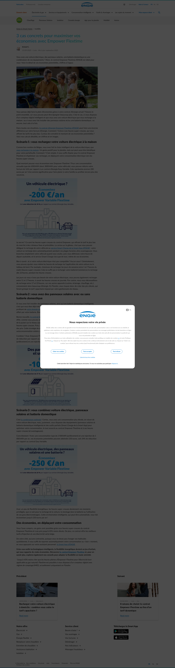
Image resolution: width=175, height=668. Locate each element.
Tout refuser (116, 351)
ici (118, 338)
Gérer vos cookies (58, 351)
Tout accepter (87, 351)
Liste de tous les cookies (87, 357)
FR (127, 310)
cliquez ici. (115, 363)
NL (130, 310)
